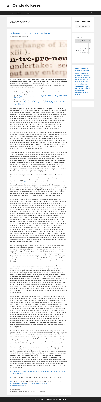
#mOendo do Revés (24, 5)
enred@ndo (28, 13)
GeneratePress (62, 399)
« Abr (82, 58)
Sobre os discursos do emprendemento (31, 33)
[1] (52, 126)
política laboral (16, 389)
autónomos (15, 391)
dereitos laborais (23, 391)
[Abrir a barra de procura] (91, 13)
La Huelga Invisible (18, 385)
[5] (11, 385)
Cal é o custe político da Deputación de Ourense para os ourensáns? (83, 79)
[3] (25, 181)
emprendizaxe (41, 391)
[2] (18, 167)
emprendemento (32, 391)
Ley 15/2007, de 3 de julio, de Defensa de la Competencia (30, 383)
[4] (11, 383)
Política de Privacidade (15, 13)
